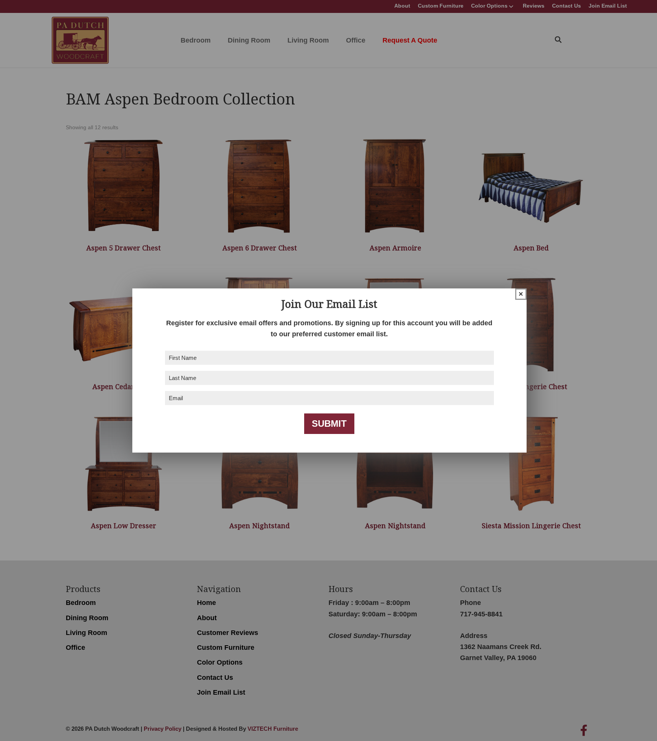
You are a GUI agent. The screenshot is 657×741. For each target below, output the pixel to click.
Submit (329, 423)
